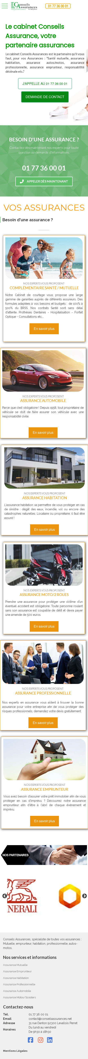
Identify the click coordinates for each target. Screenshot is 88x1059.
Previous (4, 895)
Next (84, 895)
